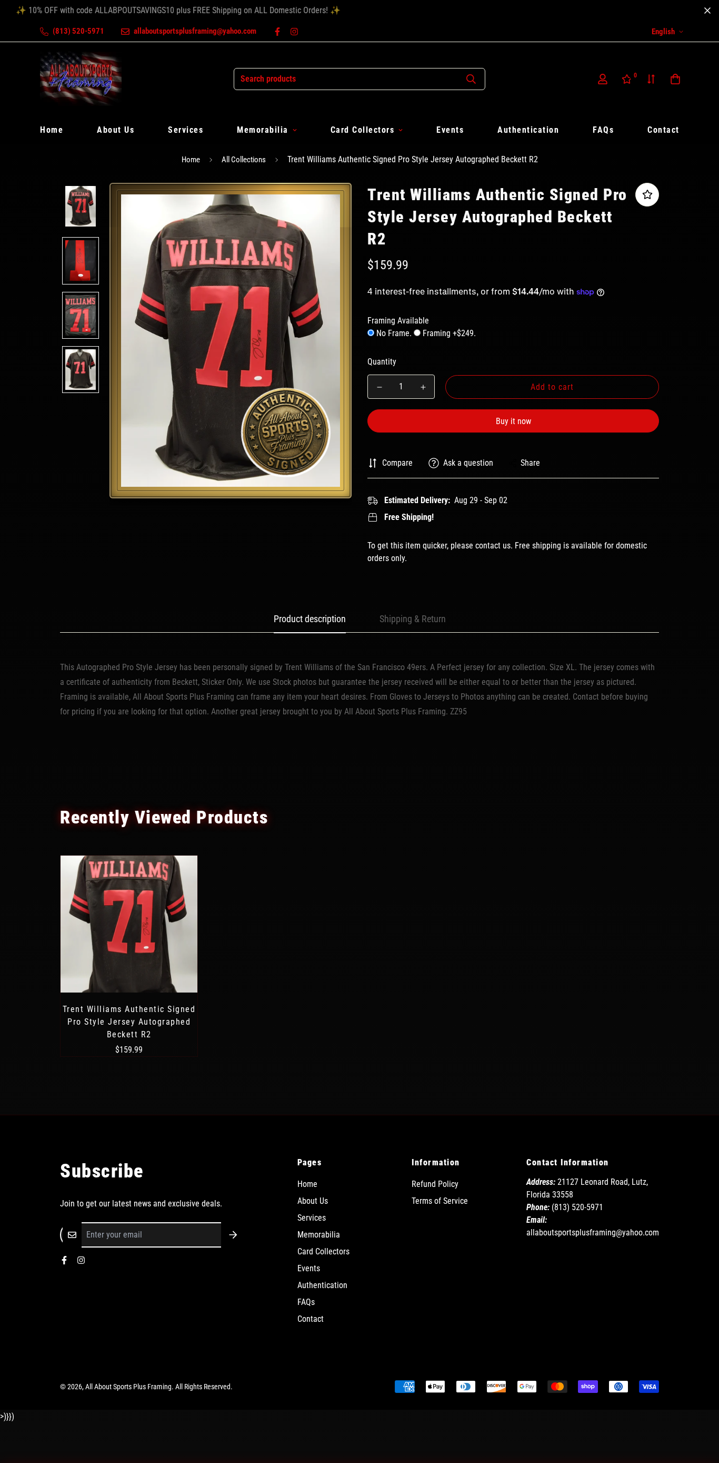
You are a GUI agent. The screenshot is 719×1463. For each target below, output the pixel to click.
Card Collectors (363, 130)
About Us (115, 130)
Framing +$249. (448, 333)
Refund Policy (435, 1184)
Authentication (528, 130)
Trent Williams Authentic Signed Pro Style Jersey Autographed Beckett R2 (129, 1021)
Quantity (381, 362)
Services (185, 130)
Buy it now (513, 421)
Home (51, 130)
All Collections (244, 159)
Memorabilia (262, 130)
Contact (663, 130)
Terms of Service (440, 1201)
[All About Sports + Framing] (81, 78)
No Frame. (394, 333)
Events (450, 130)
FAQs (603, 130)
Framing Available (398, 321)
